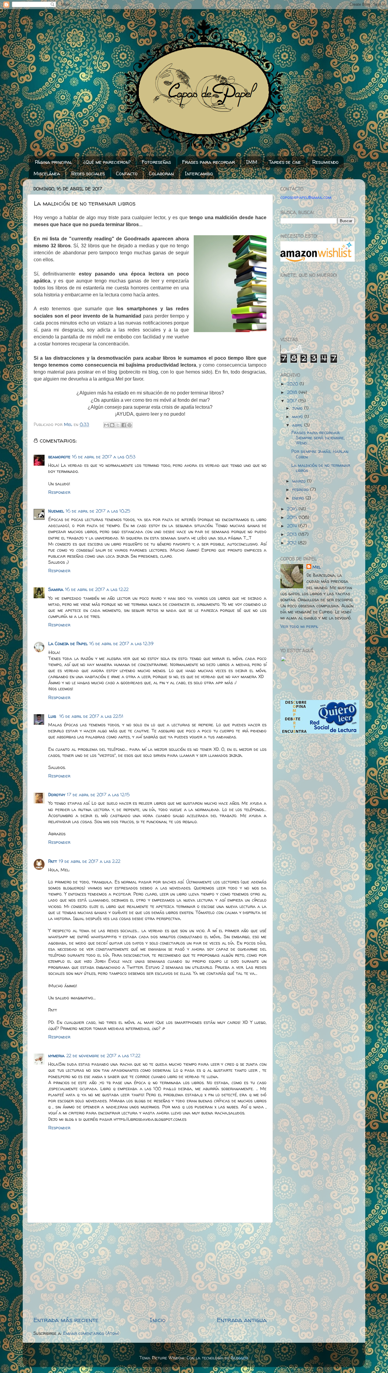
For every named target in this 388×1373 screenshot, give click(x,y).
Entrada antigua (242, 1320)
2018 (293, 392)
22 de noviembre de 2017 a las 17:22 (103, 1056)
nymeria (56, 1056)
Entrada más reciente (66, 1320)
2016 (293, 509)
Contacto (127, 173)
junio (298, 408)
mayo (298, 417)
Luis (53, 716)
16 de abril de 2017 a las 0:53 (103, 457)
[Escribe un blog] (112, 425)
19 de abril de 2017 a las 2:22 (89, 861)
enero (299, 498)
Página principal (53, 162)
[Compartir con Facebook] (124, 425)
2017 (292, 401)
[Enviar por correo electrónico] (106, 425)
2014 (292, 526)
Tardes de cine (285, 162)
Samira (55, 589)
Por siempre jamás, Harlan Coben (319, 454)
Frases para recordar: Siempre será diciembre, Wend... (318, 438)
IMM (251, 162)
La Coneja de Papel (68, 644)
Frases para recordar (208, 162)
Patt (52, 861)
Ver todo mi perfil (299, 626)
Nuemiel (56, 511)
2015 (293, 517)
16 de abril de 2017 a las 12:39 (121, 644)
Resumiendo (325, 162)
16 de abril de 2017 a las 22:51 (91, 716)
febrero (301, 490)
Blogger (239, 1358)
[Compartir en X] (118, 425)
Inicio (158, 1320)
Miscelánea (47, 173)
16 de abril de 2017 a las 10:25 (98, 511)
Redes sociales (88, 173)
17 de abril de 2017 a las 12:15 (98, 795)
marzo (299, 481)
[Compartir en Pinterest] (129, 425)
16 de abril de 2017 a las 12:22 (97, 589)
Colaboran (161, 173)
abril (298, 425)
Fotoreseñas (156, 162)
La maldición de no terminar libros (320, 468)
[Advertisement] (150, 1269)
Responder (59, 492)
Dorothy (56, 795)
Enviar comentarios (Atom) (91, 1333)
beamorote (59, 457)
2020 (293, 384)
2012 (292, 543)
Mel (317, 567)
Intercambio (199, 173)
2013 (292, 534)
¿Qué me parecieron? (107, 162)
